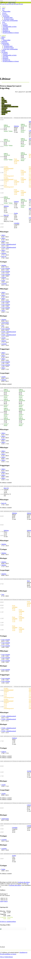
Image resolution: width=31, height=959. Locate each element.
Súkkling (4, 102)
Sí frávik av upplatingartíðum (8, 921)
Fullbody (4, 108)
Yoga (3, 103)
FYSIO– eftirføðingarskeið (9, 106)
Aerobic (3, 109)
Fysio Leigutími (6, 105)
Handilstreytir (23, 952)
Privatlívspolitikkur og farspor (8, 954)
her (27, 883)
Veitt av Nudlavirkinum (6, 957)
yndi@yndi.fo (11, 2)
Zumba (3, 114)
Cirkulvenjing (6, 111)
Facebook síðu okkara (15, 885)
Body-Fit (4, 100)
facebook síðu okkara (24, 882)
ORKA (3, 99)
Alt (2, 97)
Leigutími (4, 112)
